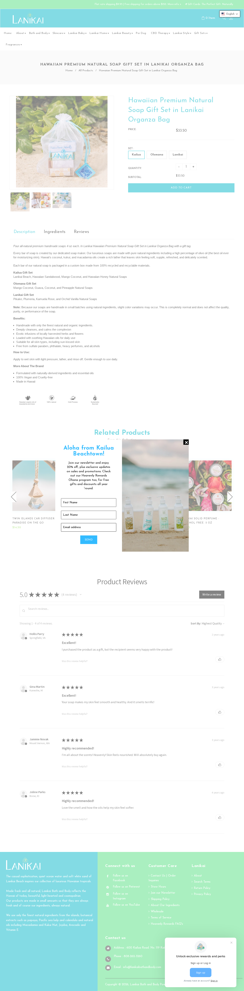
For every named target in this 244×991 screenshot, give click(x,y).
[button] (230, 14)
